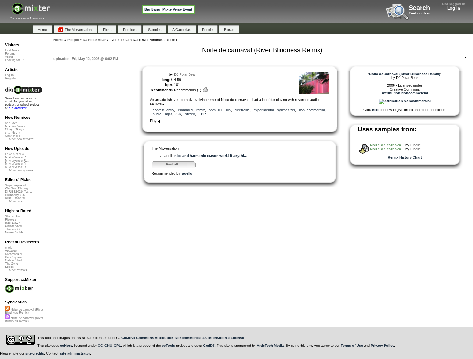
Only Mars (12, 135)
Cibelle (415, 145)
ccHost (66, 345)
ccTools (168, 345)
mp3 (168, 114)
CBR (202, 114)
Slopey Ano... (15, 216)
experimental (264, 110)
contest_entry (163, 110)
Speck (9, 266)
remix (200, 110)
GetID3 (209, 345)
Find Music (12, 50)
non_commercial (312, 110)
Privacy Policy (382, 345)
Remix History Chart (405, 157)
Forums (10, 53)
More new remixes (21, 139)
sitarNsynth (13, 132)
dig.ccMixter (18, 107)
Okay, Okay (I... (17, 129)
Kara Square (13, 257)
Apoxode (11, 250)
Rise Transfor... (16, 198)
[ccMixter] (31, 12)
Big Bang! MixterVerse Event (168, 9)
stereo (190, 114)
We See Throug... (18, 188)
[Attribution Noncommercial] (405, 101)
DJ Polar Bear (185, 74)
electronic (242, 110)
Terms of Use (352, 345)
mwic (8, 247)
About (9, 56)
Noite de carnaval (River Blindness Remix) (24, 311)
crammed (185, 110)
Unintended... (15, 226)
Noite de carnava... (387, 145)
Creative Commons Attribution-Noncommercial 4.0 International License (182, 338)
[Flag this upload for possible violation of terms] (465, 59)
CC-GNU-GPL (109, 345)
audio (157, 114)
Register (10, 78)
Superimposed (15, 185)
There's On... (15, 229)
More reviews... (19, 270)
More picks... (18, 201)
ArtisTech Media (270, 345)
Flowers (11, 219)
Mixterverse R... (17, 160)
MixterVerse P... (17, 163)
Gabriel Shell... (15, 260)
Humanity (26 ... (17, 195)
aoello (187, 173)
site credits (34, 353)
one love (11, 123)
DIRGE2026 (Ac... (18, 191)
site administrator (75, 353)
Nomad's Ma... (16, 232)
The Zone (11, 263)
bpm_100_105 (220, 110)
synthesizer (286, 110)
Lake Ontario (14, 154)
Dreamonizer (13, 254)
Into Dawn (12, 222)
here (375, 110)
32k (178, 114)
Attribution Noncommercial (405, 93)
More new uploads (21, 170)
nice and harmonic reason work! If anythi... (210, 156)
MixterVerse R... (17, 157)
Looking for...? (14, 60)
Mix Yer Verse (15, 126)
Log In (453, 8)
